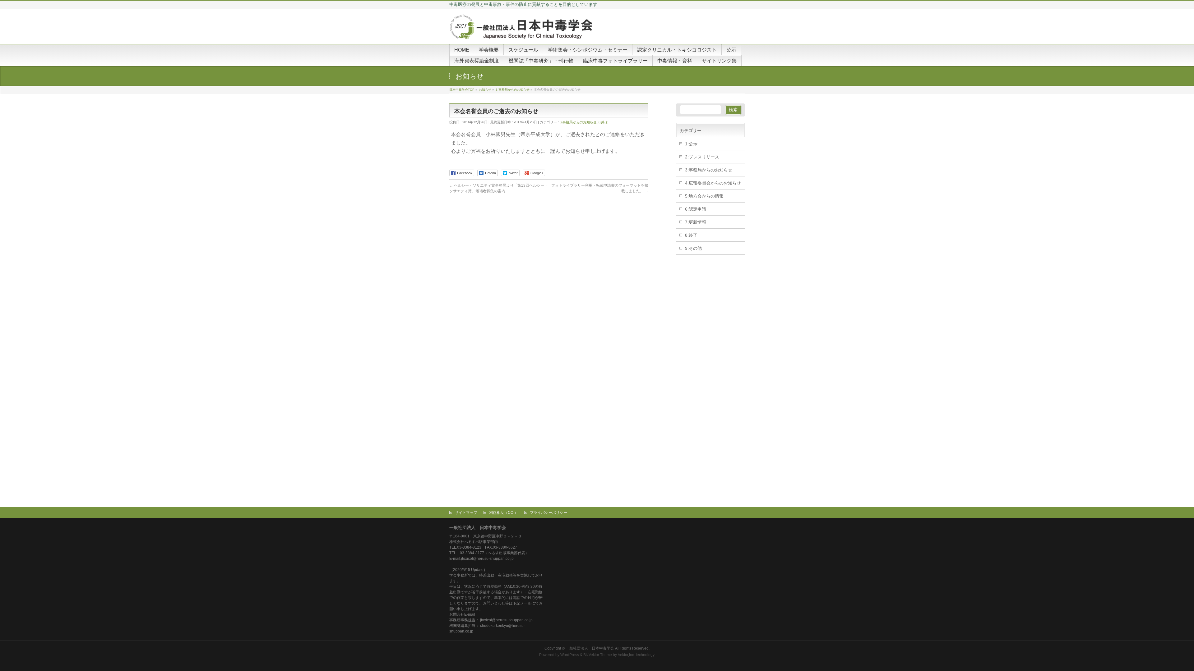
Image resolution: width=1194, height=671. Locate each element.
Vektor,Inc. (626, 655)
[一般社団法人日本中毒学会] (522, 32)
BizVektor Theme (597, 655)
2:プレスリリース (702, 156)
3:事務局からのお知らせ (578, 122)
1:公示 (691, 143)
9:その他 (693, 248)
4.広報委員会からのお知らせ (713, 182)
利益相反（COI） (503, 512)
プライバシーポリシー (548, 512)
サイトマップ (466, 512)
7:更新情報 (695, 222)
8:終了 (603, 122)
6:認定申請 (695, 209)
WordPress (569, 655)
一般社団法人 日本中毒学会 (590, 648)
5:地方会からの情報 (704, 196)
